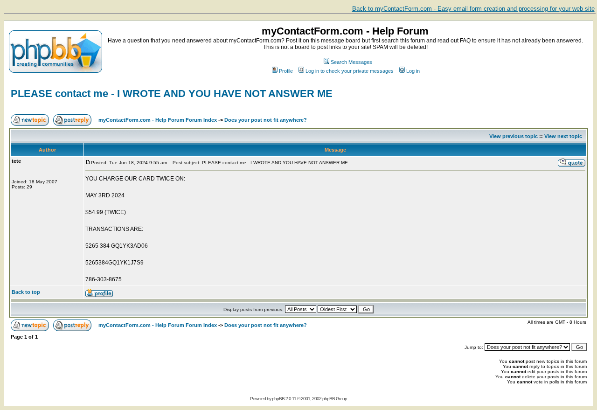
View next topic (563, 136)
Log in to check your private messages (349, 71)
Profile (286, 71)
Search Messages (351, 62)
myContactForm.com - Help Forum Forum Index (157, 120)
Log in (413, 71)
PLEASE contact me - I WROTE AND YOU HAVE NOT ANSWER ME (172, 93)
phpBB (278, 398)
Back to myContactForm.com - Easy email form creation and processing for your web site (473, 8)
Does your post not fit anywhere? (265, 120)
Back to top (26, 292)
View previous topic (513, 136)
